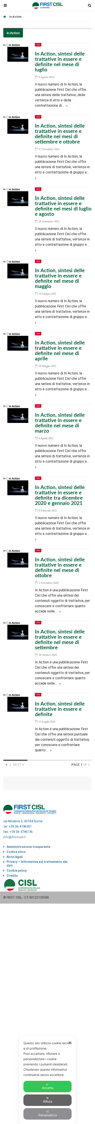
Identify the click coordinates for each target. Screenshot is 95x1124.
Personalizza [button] (47, 1115)
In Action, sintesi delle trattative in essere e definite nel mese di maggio (60, 278)
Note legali (15, 857)
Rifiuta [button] (47, 1101)
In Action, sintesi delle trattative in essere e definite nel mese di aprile (60, 350)
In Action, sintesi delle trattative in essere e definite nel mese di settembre (60, 639)
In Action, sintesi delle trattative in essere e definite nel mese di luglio (60, 61)
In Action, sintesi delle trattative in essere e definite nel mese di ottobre (60, 567)
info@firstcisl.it (14, 837)
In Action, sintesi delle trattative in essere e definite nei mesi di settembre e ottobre (60, 133)
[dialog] (47, 1080)
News (38, 44)
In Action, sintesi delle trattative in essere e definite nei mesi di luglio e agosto (63, 206)
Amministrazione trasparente (28, 847)
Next (17, 764)
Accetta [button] (47, 1088)
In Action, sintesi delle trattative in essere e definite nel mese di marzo (60, 423)
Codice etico (16, 852)
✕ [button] (70, 1042)
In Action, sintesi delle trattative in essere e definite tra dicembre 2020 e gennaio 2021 (60, 495)
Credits (12, 875)
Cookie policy (17, 870)
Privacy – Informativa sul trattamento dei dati (37, 863)
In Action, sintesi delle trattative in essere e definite (60, 709)
